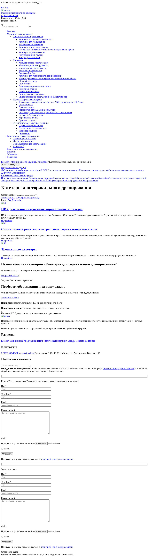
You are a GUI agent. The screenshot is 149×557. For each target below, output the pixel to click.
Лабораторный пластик (24, 138)
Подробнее (6, 220)
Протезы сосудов (27, 120)
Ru (2, 7)
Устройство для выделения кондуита (37, 110)
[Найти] (30, 26)
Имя (4, 386)
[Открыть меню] (2, 24)
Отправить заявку (10, 275)
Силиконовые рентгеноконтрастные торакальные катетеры (49, 229)
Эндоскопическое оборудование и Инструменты (43, 96)
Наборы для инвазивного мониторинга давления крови (46, 49)
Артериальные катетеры (31, 44)
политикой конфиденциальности (57, 459)
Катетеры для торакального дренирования (40, 76)
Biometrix (16, 200)
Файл (4, 438)
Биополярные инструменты (32, 68)
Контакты (12, 157)
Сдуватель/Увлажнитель (31, 115)
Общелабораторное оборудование (29, 144)
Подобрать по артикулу (27, 197)
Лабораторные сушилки (41, 178)
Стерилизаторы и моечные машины (30, 123)
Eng (6, 7)
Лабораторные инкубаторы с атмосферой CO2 (24, 170)
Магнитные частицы (23, 141)
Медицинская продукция (19, 34)
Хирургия (18, 60)
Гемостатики (25, 83)
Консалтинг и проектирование (22, 149)
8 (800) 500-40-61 (9, 15)
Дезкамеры (24, 133)
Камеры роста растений (134, 178)
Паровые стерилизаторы (31, 125)
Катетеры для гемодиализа (32, 42)
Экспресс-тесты (90, 180)
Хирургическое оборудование (33, 62)
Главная (11, 31)
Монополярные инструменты (33, 65)
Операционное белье (29, 91)
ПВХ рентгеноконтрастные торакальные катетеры (42, 209)
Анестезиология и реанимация (28, 36)
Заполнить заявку (10, 297)
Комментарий (8, 410)
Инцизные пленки (28, 89)
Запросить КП (8, 197)
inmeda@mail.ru (26, 353)
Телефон (6, 394)
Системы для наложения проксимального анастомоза (45, 112)
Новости (11, 151)
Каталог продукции (10, 165)
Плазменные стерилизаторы (33, 128)
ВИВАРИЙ (18, 146)
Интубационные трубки (31, 55)
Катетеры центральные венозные (35, 39)
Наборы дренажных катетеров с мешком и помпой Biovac (47, 78)
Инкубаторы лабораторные (15, 178)
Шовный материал (28, 81)
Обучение (12, 154)
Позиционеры (26, 104)
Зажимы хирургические (30, 70)
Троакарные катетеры (19, 249)
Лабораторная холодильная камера (18, 180)
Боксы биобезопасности (110, 178)
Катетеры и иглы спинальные (33, 47)
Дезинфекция (18, 173)
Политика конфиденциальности (118, 368)
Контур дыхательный (29, 57)
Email (4, 402)
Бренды (71, 341)
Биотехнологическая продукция (23, 136)
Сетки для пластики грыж (32, 94)
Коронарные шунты (28, 117)
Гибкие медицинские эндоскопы (35, 86)
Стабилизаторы (26, 107)
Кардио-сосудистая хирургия (27, 99)
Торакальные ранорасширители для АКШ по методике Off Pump (51, 102)
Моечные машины (28, 131)
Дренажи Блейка (27, 73)
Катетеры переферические (32, 52)
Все (9, 200)
